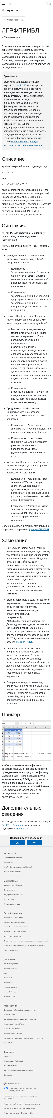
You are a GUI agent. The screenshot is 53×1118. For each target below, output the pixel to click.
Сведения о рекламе (11, 1113)
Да (17, 842)
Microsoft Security (10, 968)
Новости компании (10, 1066)
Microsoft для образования (13, 917)
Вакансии (7, 1056)
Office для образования (12, 936)
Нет (35, 842)
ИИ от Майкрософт (11, 964)
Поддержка (8, 10)
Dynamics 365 (9, 978)
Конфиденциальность (32, 1104)
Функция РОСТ (24, 641)
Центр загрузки (9, 890)
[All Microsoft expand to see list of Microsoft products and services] (3, 3)
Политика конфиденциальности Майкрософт (20, 1070)
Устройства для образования (14, 922)
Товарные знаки (29, 1108)
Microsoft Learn (9, 1015)
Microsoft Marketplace (12, 1029)
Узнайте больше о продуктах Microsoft (18, 867)
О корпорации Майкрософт (14, 1061)
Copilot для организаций (13, 858)
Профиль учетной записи (13, 885)
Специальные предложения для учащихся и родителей (24, 945)
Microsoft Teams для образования (16, 927)
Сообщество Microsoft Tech (14, 1024)
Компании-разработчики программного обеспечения (23, 1038)
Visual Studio (8, 1043)
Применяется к (12, 37)
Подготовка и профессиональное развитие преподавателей (26, 941)
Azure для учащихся (11, 950)
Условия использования (12, 1108)
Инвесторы (8, 1075)
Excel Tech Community (13, 824)
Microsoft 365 (19, 85)
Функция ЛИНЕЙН (39, 529)
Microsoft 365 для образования (15, 931)
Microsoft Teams (9, 996)
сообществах (23, 828)
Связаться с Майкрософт (13, 1104)
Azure (6, 973)
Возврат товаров (10, 899)
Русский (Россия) (14, 1083)
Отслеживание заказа (12, 904)
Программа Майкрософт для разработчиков (20, 1010)
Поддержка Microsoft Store (13, 894)
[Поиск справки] (10, 3)
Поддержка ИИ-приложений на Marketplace (20, 1019)
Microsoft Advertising (11, 987)
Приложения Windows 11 (13, 872)
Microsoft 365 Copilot (11, 992)
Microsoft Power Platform (13, 1033)
